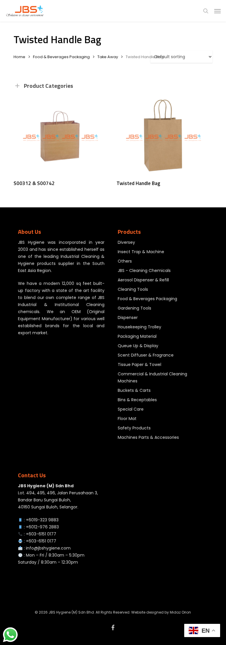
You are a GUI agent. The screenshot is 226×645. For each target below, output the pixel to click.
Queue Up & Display (138, 346)
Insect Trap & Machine (141, 252)
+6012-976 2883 (42, 527)
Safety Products (134, 428)
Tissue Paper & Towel (139, 364)
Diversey (126, 242)
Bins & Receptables (137, 400)
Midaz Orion (180, 612)
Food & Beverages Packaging (61, 57)
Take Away (107, 57)
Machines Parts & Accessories (148, 437)
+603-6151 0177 (41, 534)
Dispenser (128, 317)
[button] (217, 11)
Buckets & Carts (134, 390)
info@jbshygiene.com (48, 548)
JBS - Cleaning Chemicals (144, 270)
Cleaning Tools (133, 289)
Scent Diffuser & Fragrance (146, 355)
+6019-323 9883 (42, 520)
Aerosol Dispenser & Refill (143, 280)
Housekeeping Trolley (139, 327)
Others (125, 261)
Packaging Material (137, 336)
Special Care (131, 409)
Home (19, 57)
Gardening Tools (134, 308)
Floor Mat (127, 418)
